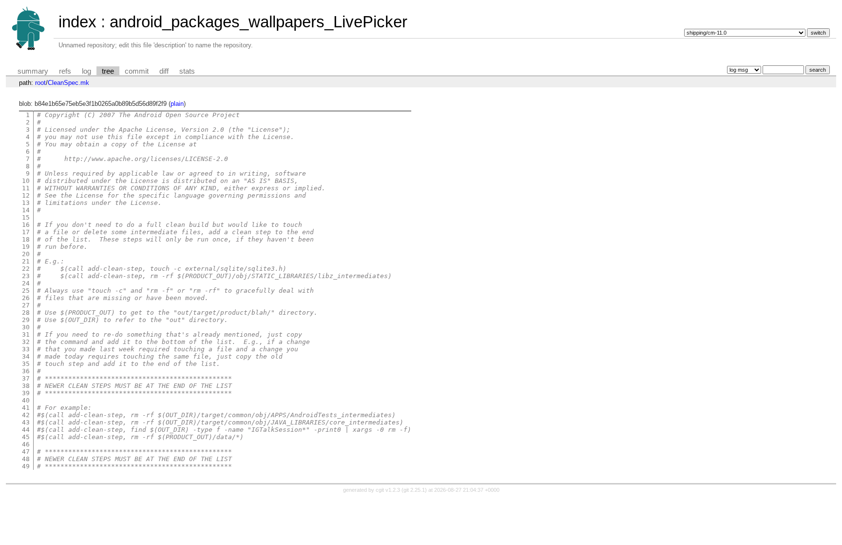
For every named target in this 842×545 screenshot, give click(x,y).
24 (26, 283)
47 (26, 451)
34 (26, 356)
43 (26, 422)
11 (26, 188)
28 (26, 312)
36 (26, 371)
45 (26, 437)
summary (33, 71)
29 (26, 319)
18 (26, 239)
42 (26, 415)
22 (26, 268)
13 (26, 202)
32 (26, 341)
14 (26, 210)
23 (26, 276)
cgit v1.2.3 (388, 490)
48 (26, 459)
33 (26, 349)
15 (26, 217)
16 (26, 224)
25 (26, 290)
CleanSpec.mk (68, 82)
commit (137, 71)
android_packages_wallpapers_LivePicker (258, 22)
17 (26, 232)
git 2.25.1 (414, 490)
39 (26, 393)
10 (26, 180)
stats (187, 71)
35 (26, 363)
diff (164, 71)
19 (26, 246)
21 (26, 261)
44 (26, 429)
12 (26, 195)
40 (26, 400)
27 (26, 305)
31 (26, 334)
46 (26, 444)
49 (26, 466)
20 (26, 254)
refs (65, 71)
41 (26, 407)
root (40, 82)
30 (26, 327)
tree (108, 71)
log (86, 71)
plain (177, 103)
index (77, 22)
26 (26, 298)
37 (26, 378)
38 (26, 385)
